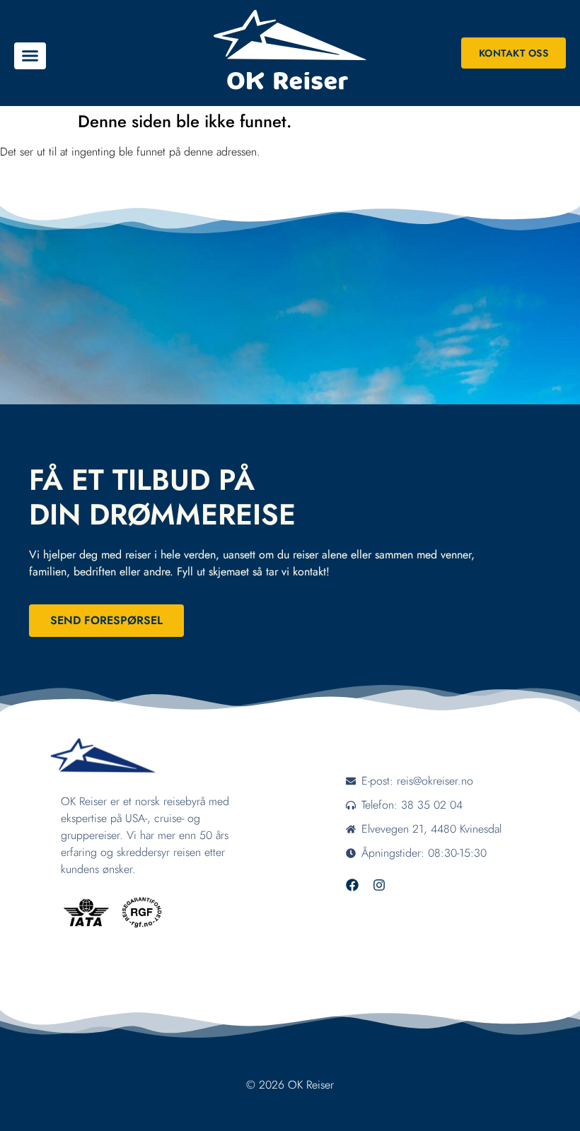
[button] (30, 55)
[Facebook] (352, 885)
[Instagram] (379, 885)
